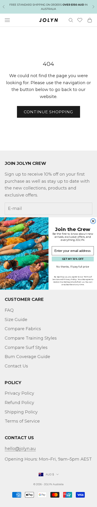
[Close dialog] (93, 221)
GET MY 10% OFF (73, 259)
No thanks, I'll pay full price (72, 266)
